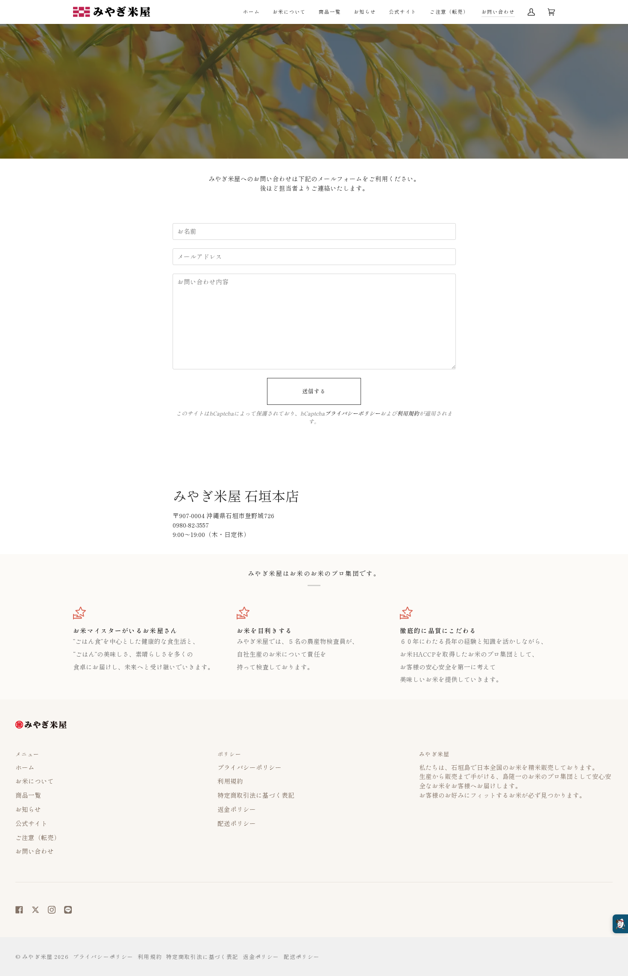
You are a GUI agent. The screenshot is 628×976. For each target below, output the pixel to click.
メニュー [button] (27, 754)
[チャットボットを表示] (620, 923)
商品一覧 (28, 794)
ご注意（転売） (37, 837)
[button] (329, 12)
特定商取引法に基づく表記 (255, 794)
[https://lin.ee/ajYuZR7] (68, 910)
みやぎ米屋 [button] (434, 754)
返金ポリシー (236, 809)
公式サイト (31, 823)
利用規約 (408, 413)
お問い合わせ (34, 850)
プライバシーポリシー (352, 413)
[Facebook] (19, 910)
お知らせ (28, 809)
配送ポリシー (236, 823)
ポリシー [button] (229, 754)
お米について (34, 780)
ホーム (25, 767)
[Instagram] (52, 910)
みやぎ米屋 (37, 956)
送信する (314, 391)
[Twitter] (35, 910)
